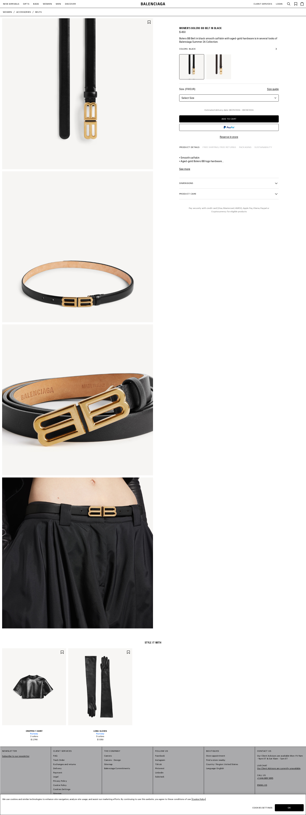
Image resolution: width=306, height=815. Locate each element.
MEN (58, 3)
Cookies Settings (61, 789)
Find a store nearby (215, 760)
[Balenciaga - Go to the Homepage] (153, 4)
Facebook (160, 755)
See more (184, 169)
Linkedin (159, 772)
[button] (229, 183)
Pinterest (159, 768)
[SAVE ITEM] (149, 21)
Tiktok (158, 764)
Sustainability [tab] (263, 147)
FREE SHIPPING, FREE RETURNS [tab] (219, 147)
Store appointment (215, 755)
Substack (159, 776)
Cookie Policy (60, 785)
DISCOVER (70, 3)
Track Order (59, 760)
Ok (289, 807)
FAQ (55, 755)
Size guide (273, 89)
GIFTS (26, 3)
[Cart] (302, 3)
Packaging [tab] (245, 147)
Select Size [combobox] (188, 97)
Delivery (57, 768)
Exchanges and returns (64, 764)
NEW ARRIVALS (11, 3)
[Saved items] (295, 3)
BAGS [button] (36, 3)
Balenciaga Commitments (117, 768)
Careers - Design (112, 760)
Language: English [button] (215, 768)
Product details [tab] (189, 147)
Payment (57, 772)
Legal (55, 776)
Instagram (160, 760)
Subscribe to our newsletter (15, 756)
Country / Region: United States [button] (222, 764)
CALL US (265, 776)
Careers (108, 755)
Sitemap (57, 793)
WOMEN (47, 3)
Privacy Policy (60, 781)
